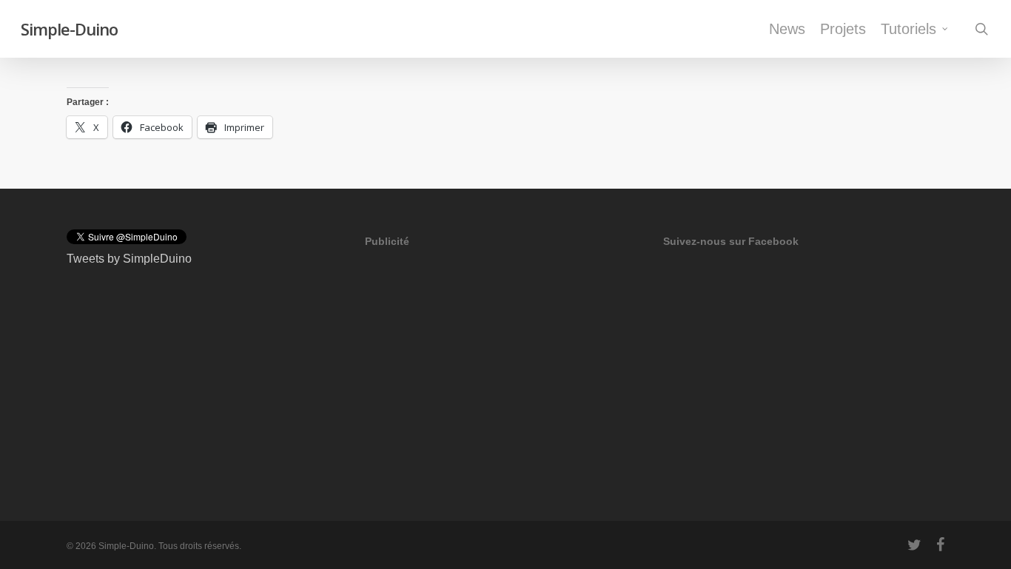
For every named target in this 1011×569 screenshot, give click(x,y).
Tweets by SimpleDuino (129, 258)
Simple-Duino (69, 29)
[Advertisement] (476, 360)
